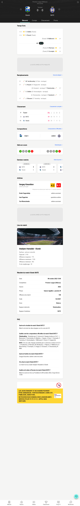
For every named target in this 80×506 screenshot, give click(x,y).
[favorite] (78, 2)
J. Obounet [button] (29, 98)
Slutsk (27, 121)
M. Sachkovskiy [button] (30, 81)
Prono (56, 20)
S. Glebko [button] (28, 32)
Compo (34, 20)
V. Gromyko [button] (51, 51)
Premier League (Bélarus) (53, 283)
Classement (45, 20)
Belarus (58, 303)
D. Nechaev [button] (51, 48)
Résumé (25, 20)
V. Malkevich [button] (50, 39)
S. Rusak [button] (28, 35)
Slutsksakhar (57, 307)
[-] (76, 496)
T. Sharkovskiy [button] (50, 88)
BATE (27, 117)
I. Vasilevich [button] (50, 95)
